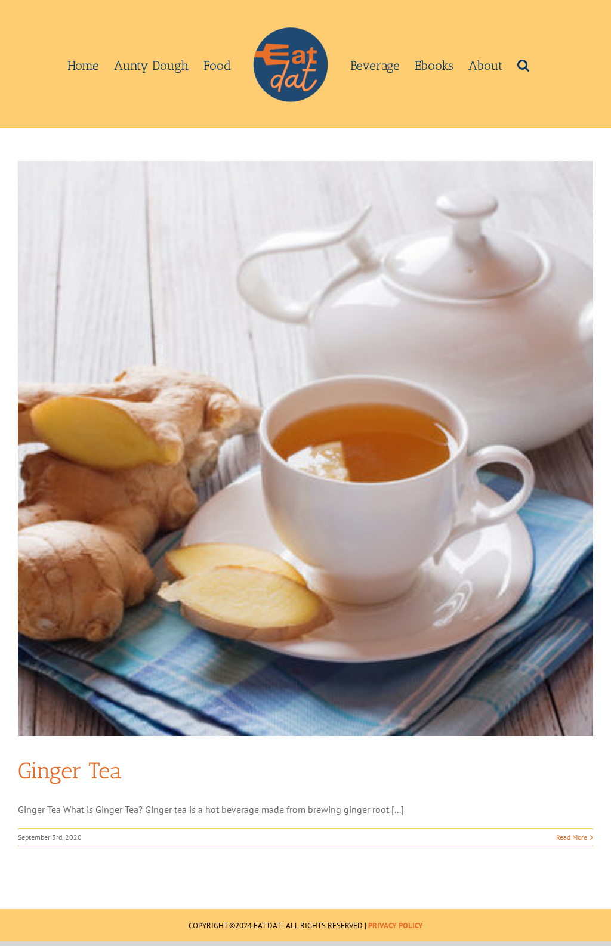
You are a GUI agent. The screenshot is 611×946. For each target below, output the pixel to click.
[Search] (523, 64)
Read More (571, 837)
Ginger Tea (70, 770)
